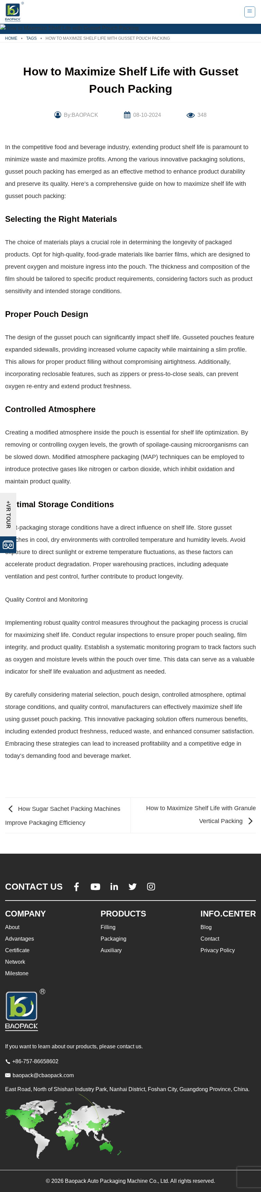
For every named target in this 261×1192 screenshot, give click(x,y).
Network (15, 962)
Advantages (19, 939)
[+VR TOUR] (8, 544)
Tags (31, 38)
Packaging (113, 939)
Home (11, 38)
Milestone (17, 973)
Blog (206, 927)
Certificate (17, 950)
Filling (108, 927)
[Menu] (250, 11)
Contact (210, 939)
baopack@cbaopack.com (43, 1075)
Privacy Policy (218, 950)
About (12, 927)
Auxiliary (111, 950)
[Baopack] (15, 12)
